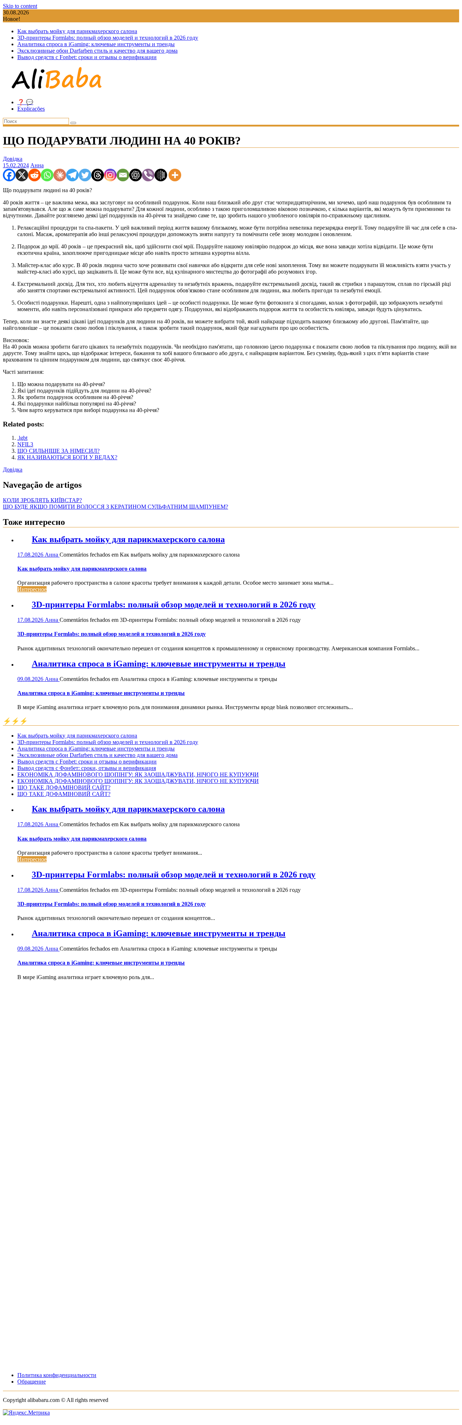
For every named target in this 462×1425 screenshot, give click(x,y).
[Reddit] (34, 175)
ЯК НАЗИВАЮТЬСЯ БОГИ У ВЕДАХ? (67, 457)
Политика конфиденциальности (56, 1375)
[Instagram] (110, 175)
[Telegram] (72, 175)
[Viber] (148, 175)
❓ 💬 (25, 102)
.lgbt (22, 438)
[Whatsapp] (47, 175)
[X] (22, 175)
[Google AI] (160, 175)
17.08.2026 (31, 555)
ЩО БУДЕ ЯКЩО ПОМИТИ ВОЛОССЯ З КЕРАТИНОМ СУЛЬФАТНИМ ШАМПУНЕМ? (115, 507)
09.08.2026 (31, 679)
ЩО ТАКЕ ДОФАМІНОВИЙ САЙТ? (63, 787)
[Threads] (97, 175)
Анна (37, 165)
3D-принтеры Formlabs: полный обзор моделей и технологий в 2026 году (107, 38)
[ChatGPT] (135, 175)
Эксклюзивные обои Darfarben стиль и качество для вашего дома (97, 51)
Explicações (31, 109)
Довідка (12, 159)
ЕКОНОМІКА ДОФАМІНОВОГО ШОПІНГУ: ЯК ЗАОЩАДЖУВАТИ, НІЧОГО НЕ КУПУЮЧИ (138, 774)
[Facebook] (9, 175)
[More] (175, 175)
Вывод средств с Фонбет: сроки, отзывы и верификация (86, 768)
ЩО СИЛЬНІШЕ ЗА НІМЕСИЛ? (58, 451)
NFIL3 (25, 444)
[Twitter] (85, 175)
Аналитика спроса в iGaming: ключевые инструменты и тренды (96, 44)
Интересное (32, 589)
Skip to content (20, 6)
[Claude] (59, 175)
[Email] (123, 175)
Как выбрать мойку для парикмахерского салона (77, 31)
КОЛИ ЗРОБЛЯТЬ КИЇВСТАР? (42, 500)
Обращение (31, 1381)
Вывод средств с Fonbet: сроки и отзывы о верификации (87, 57)
